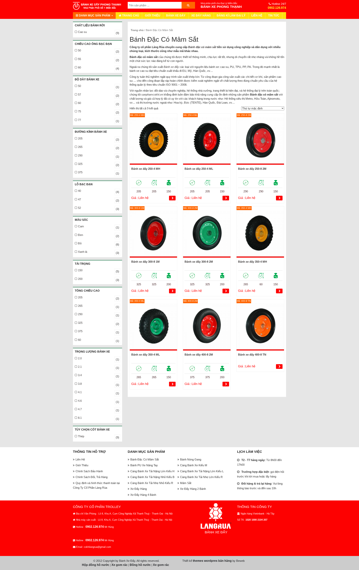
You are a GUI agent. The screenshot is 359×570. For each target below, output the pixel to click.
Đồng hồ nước (140, 564)
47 (79, 199)
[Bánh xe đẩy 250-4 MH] (153, 141)
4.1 (80, 392)
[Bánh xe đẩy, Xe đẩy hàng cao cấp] (97, 6)
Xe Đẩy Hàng (201, 15)
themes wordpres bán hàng (212, 560)
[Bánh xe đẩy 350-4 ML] (153, 327)
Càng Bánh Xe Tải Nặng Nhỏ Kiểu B (152, 477)
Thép (81, 436)
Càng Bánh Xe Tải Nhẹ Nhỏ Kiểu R (151, 483)
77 (79, 120)
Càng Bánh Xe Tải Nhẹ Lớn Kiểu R (201, 477)
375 (80, 172)
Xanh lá (82, 251)
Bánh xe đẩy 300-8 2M (199, 261)
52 (79, 207)
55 (79, 59)
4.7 (80, 409)
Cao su (82, 31)
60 (79, 67)
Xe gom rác (119, 564)
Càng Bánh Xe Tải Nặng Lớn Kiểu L (202, 471)
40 (79, 190)
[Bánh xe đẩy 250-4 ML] (207, 141)
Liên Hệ (256, 15)
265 (80, 146)
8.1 (80, 417)
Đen (80, 234)
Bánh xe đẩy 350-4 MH (252, 261)
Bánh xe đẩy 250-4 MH (145, 168)
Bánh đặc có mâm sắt (202, 47)
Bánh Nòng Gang (190, 459)
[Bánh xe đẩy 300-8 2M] (207, 234)
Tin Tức (273, 15)
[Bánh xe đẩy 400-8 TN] (260, 327)
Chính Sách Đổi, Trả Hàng (92, 477)
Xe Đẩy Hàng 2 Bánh (193, 488)
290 (80, 155)
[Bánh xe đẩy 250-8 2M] (260, 141)
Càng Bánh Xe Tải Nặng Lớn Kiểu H (152, 471)
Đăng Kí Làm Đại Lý (231, 15)
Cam (81, 226)
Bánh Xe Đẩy (175, 15)
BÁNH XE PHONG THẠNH (221, 7)
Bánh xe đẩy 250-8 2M (252, 168)
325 (80, 163)
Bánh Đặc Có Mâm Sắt (144, 459)
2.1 (80, 366)
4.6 (80, 400)
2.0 (80, 358)
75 (79, 111)
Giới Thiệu (152, 15)
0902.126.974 (277, 7)
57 (79, 94)
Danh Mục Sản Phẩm (94, 15)
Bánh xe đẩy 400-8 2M (199, 354)
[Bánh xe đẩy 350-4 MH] (260, 234)
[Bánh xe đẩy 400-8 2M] (207, 327)
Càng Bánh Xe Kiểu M (193, 465)
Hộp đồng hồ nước (95, 564)
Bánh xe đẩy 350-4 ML (145, 354)
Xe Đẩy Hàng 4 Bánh (143, 494)
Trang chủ (130, 15)
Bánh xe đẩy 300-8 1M (145, 261)
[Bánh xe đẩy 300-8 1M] (153, 234)
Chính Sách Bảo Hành (89, 471)
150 (80, 270)
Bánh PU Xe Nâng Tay (144, 465)
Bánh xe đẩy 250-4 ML (199, 168)
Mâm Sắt (185, 483)
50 (79, 50)
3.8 (80, 383)
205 (80, 138)
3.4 (80, 375)
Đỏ (80, 243)
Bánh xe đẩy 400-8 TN (252, 354)
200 (80, 278)
